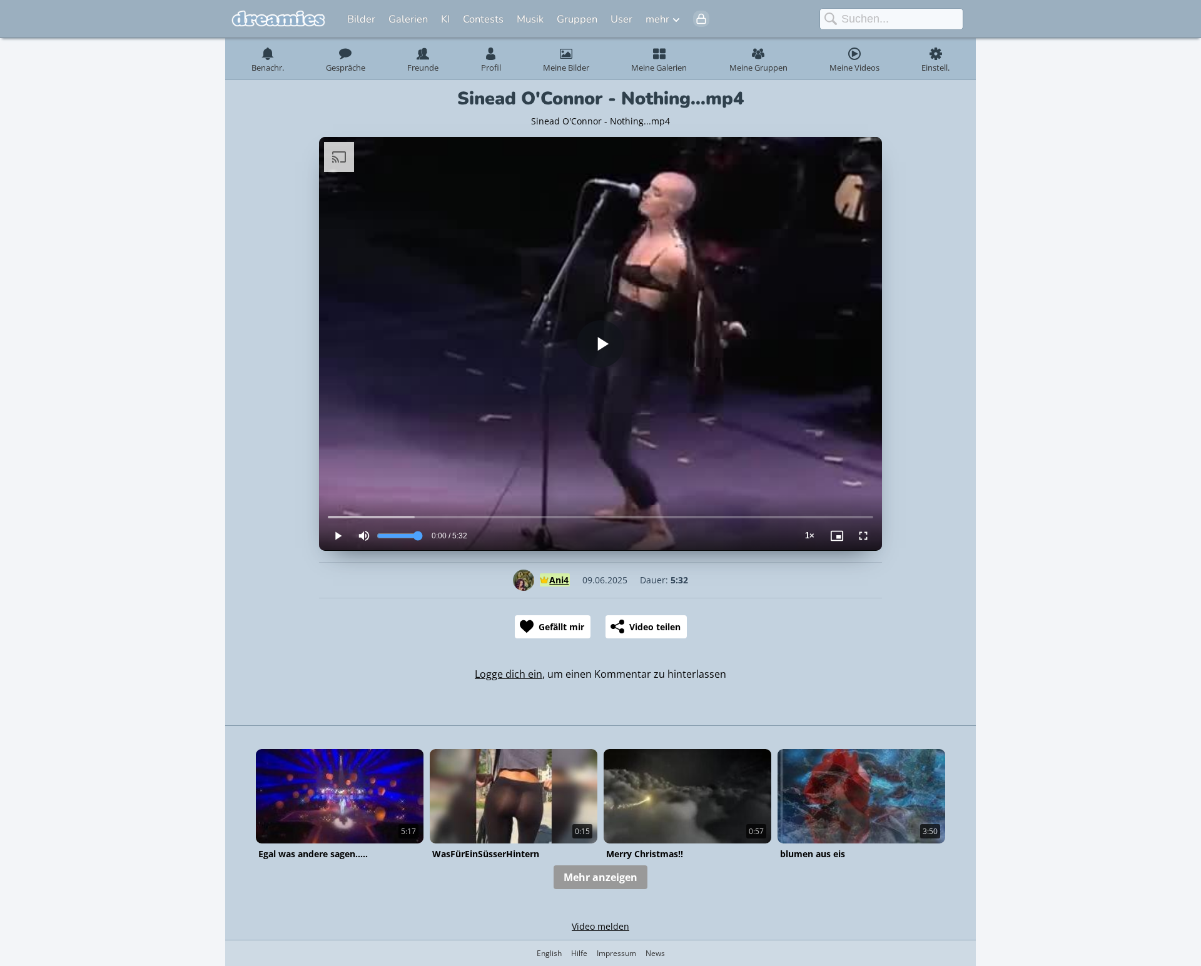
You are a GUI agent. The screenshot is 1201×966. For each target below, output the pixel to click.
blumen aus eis (812, 854)
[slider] (600, 517)
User (621, 19)
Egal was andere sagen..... (313, 854)
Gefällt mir (561, 627)
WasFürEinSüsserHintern (485, 854)
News (655, 953)
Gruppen (577, 19)
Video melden (600, 926)
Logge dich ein (508, 674)
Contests (483, 19)
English (549, 953)
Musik (530, 19)
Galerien (408, 19)
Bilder (361, 19)
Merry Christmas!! (644, 854)
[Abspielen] (600, 344)
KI (445, 19)
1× (809, 535)
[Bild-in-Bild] (836, 536)
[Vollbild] (863, 536)
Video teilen (655, 627)
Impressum (616, 953)
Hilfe (579, 953)
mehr (657, 19)
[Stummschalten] (364, 536)
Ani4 (559, 580)
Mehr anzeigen (600, 877)
